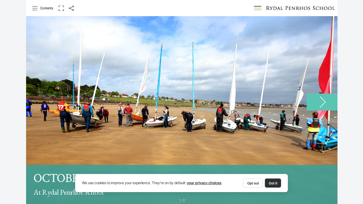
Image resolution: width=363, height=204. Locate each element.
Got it (273, 183)
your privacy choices (204, 183)
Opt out (253, 183)
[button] (43, 8)
